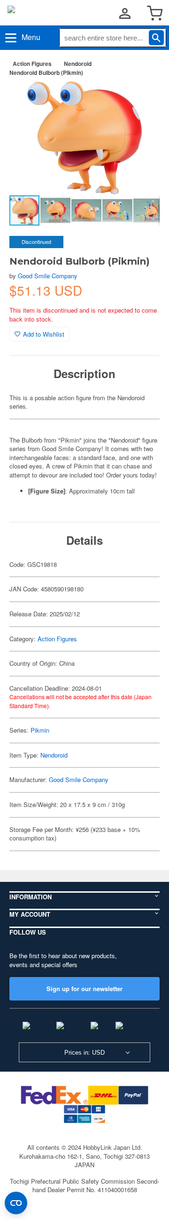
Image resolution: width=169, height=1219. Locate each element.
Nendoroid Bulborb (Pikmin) (46, 72)
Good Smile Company (47, 275)
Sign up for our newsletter (84, 988)
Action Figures (32, 63)
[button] (143, 98)
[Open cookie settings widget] (16, 1203)
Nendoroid (78, 63)
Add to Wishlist (43, 334)
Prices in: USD (84, 1052)
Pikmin (40, 730)
